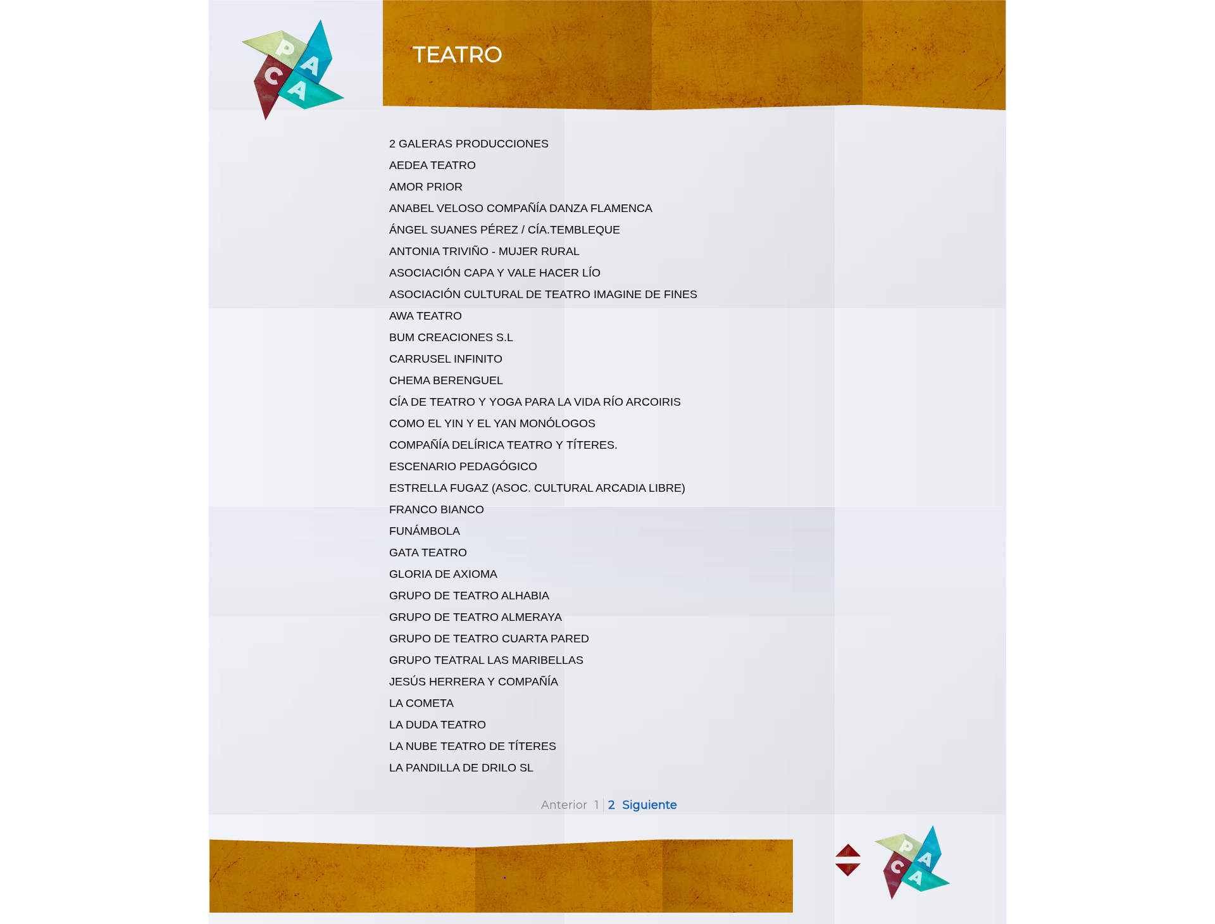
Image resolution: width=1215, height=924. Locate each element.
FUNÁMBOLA (424, 531)
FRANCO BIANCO (436, 509)
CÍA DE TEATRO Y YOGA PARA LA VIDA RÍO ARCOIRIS (535, 402)
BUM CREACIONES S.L (451, 337)
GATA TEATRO (428, 552)
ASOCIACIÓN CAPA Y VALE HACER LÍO (495, 272)
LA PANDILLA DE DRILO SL (461, 767)
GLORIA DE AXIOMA (443, 574)
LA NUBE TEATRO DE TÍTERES (472, 746)
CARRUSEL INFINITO (445, 359)
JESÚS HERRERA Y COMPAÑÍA (473, 681)
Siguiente (650, 805)
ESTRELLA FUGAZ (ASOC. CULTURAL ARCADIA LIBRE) (537, 488)
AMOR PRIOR (426, 186)
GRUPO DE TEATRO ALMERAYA (475, 617)
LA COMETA (421, 703)
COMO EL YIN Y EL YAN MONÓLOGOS (492, 423)
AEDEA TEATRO (432, 165)
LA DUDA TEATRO (437, 724)
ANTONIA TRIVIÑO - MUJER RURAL (484, 251)
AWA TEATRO (425, 315)
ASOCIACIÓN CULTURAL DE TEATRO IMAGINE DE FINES (543, 294)
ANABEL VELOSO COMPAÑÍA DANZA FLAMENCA (520, 208)
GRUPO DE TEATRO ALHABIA (469, 595)
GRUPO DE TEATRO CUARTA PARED (489, 638)
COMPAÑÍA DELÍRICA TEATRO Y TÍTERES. (503, 445)
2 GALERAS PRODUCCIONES (469, 143)
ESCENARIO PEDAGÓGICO (463, 466)
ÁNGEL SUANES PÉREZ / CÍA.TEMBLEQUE (504, 229)
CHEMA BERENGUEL (446, 380)
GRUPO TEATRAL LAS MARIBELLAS (486, 660)
